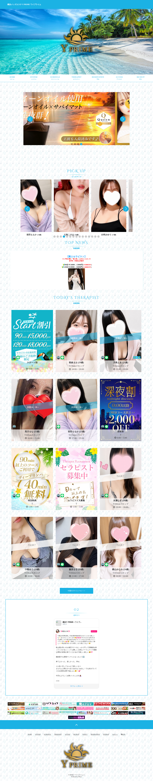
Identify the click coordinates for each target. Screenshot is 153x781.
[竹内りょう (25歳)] (76, 205)
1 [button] (71, 144)
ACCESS (119, 78)
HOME (12, 78)
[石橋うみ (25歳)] (113, 205)
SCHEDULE (55, 78)
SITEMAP (106, 734)
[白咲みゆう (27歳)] (39, 205)
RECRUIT (141, 78)
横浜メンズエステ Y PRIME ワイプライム (24, 4)
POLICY (85, 734)
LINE (123, 734)
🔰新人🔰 (137, 357)
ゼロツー (115, 734)
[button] (123, 119)
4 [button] (81, 144)
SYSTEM (33, 78)
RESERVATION (98, 78)
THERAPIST (76, 78)
